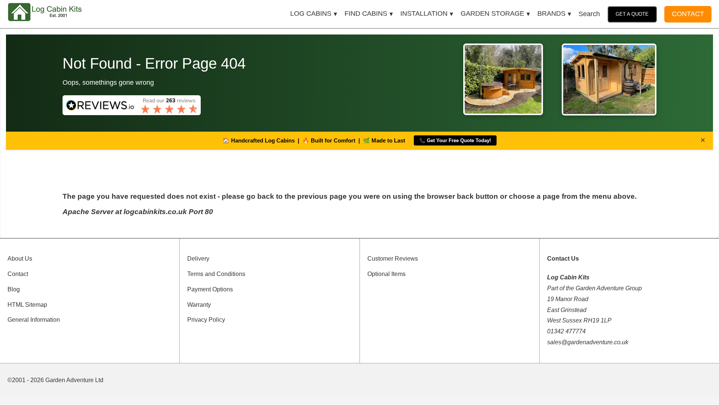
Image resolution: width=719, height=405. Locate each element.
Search (589, 14)
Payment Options (210, 289)
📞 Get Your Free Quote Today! (455, 140)
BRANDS (551, 13)
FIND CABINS (366, 13)
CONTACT (688, 14)
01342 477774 (566, 331)
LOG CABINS (310, 13)
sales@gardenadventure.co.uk (587, 342)
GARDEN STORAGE (492, 13)
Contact (17, 274)
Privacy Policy (206, 319)
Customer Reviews (392, 258)
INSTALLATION (424, 13)
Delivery (198, 258)
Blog (13, 289)
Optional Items (386, 274)
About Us (19, 258)
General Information (33, 319)
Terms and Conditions (216, 274)
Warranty (199, 305)
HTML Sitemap (27, 305)
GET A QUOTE (632, 14)
